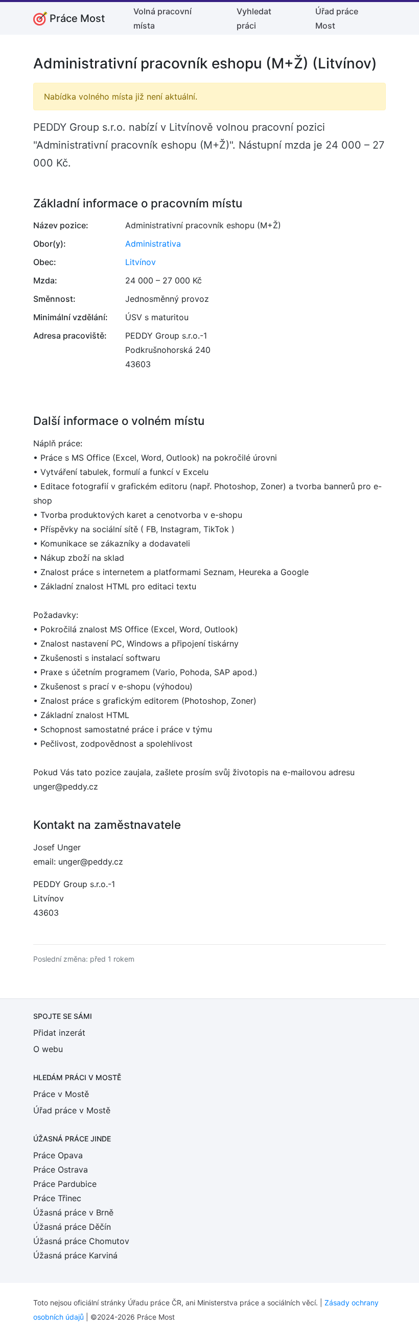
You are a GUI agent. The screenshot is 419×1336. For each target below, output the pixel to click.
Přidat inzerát (59, 1033)
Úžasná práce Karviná (75, 1255)
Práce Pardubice (65, 1184)
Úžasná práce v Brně (73, 1212)
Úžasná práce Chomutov (81, 1241)
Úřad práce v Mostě (71, 1110)
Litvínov (140, 262)
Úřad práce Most (336, 18)
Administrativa (153, 243)
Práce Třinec (57, 1198)
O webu (48, 1049)
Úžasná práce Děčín (72, 1227)
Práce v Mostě (61, 1094)
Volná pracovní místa (162, 18)
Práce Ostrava (60, 1169)
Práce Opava (58, 1155)
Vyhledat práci (254, 18)
